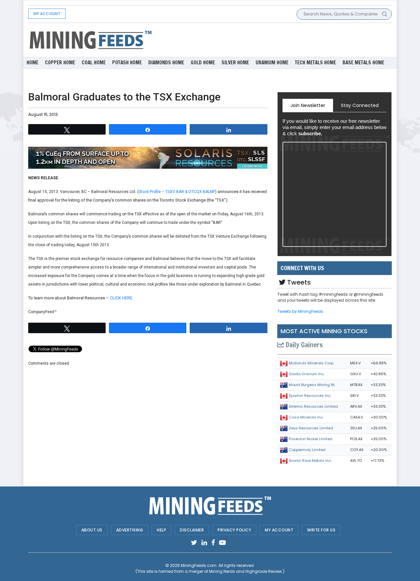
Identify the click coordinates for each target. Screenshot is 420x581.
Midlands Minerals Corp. (311, 363)
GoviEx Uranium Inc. (307, 374)
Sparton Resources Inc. (310, 395)
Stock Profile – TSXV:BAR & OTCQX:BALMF (176, 191)
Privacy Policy (234, 530)
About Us (91, 530)
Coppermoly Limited (307, 449)
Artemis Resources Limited (313, 406)
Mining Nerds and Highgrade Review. (246, 571)
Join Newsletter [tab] (307, 105)
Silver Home (235, 62)
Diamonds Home (166, 62)
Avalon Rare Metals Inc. (310, 460)
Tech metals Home (315, 62)
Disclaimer (192, 530)
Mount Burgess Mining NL (312, 384)
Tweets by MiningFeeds (300, 311)
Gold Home (203, 62)
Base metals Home (363, 62)
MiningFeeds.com (199, 565)
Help (161, 530)
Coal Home (94, 62)
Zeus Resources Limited (311, 428)
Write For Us (321, 530)
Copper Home (60, 62)
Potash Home (127, 62)
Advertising (129, 530)
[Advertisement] (272, 39)
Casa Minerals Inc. (306, 417)
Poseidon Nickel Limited (310, 438)
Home (32, 62)
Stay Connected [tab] (360, 105)
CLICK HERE (121, 297)
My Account (46, 13)
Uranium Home (272, 62)
